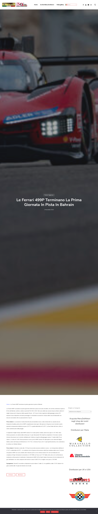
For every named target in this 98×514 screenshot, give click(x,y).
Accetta (42, 511)
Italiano (68, 4)
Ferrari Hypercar (49, 195)
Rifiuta (48, 511)
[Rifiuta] (96, 511)
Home (8, 404)
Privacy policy (55, 511)
